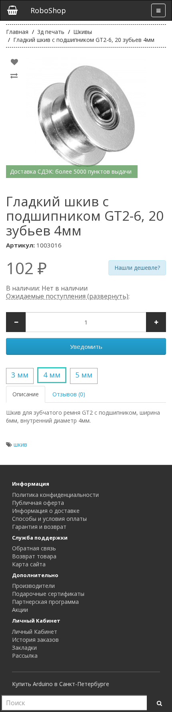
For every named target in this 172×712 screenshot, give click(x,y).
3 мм (19, 375)
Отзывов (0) (68, 394)
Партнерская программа (45, 601)
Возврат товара (34, 556)
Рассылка (25, 655)
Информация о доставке (46, 510)
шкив (20, 444)
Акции (20, 609)
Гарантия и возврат (39, 526)
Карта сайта (29, 564)
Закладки (24, 647)
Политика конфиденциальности (55, 494)
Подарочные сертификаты (48, 593)
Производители (33, 585)
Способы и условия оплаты (49, 518)
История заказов (35, 639)
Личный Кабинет (34, 631)
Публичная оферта (38, 502)
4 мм (51, 375)
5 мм (83, 375)
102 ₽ (26, 268)
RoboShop (48, 10)
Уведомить (86, 346)
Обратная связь (34, 548)
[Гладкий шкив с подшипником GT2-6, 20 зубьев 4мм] (86, 116)
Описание (25, 394)
